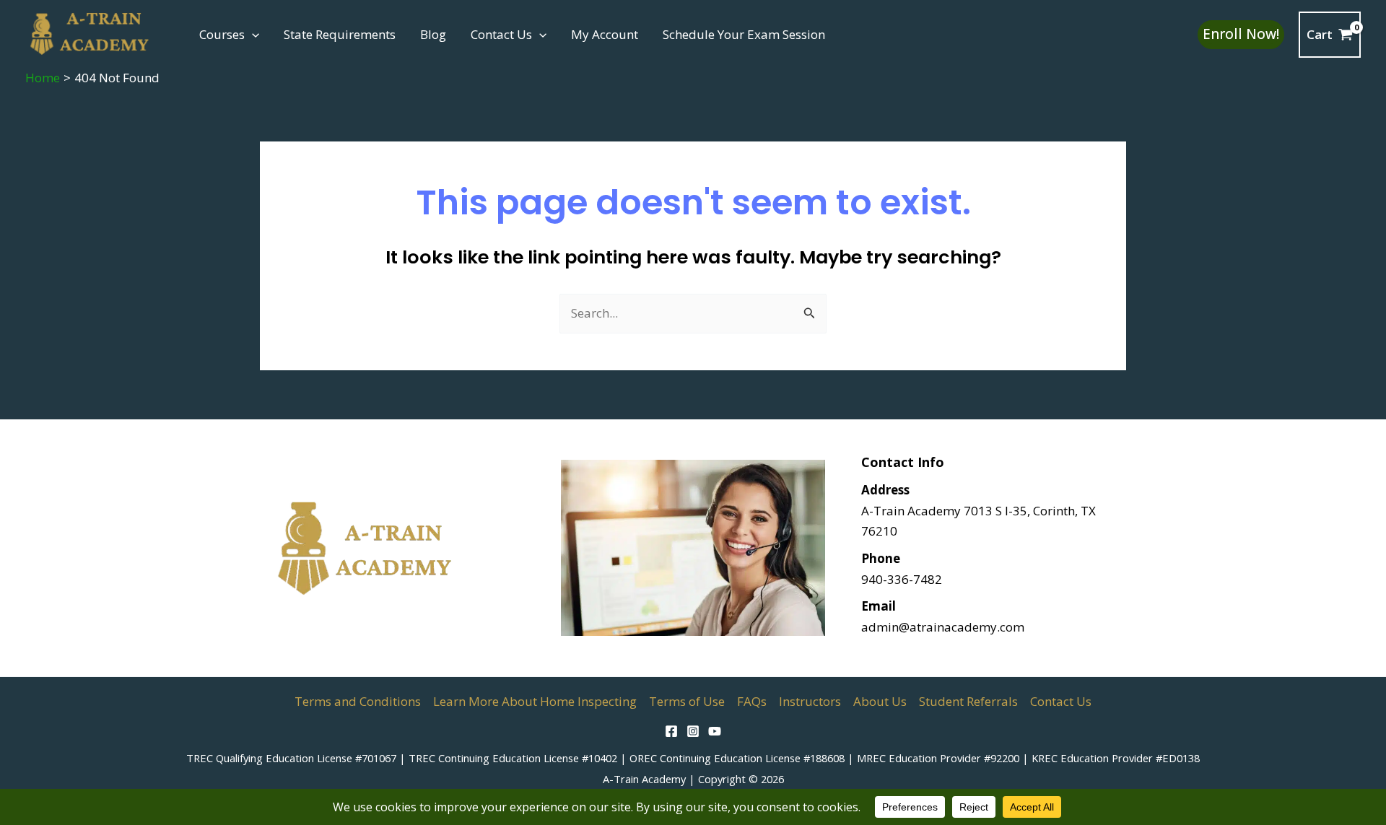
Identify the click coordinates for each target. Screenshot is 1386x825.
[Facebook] (671, 731)
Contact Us (501, 34)
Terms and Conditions (358, 701)
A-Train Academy (644, 779)
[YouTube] (714, 731)
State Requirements (340, 34)
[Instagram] (693, 731)
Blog (433, 34)
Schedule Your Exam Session (744, 34)
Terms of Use (687, 701)
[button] (252, 35)
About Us (880, 701)
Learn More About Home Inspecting (535, 701)
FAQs (752, 701)
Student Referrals (968, 701)
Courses (222, 34)
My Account (604, 34)
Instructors (810, 701)
